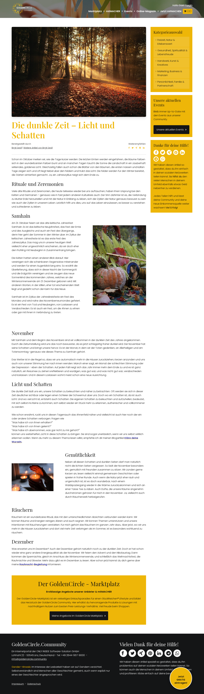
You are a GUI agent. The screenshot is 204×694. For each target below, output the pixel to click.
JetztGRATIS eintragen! (181, 680)
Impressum (18, 683)
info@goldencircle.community (29, 659)
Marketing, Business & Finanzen (169, 73)
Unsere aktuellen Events (170, 129)
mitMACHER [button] (113, 11)
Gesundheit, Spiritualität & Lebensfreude (172, 52)
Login (189, 5)
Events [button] (128, 11)
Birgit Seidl (17, 147)
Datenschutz (34, 683)
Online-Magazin (146, 11)
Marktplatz (95, 11)
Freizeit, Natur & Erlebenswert (166, 42)
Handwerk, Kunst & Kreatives (168, 62)
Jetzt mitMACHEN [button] (170, 11)
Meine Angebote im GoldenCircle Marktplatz (77, 616)
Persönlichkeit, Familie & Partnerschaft (170, 83)
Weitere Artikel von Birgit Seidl (38, 147)
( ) (189, 11)
